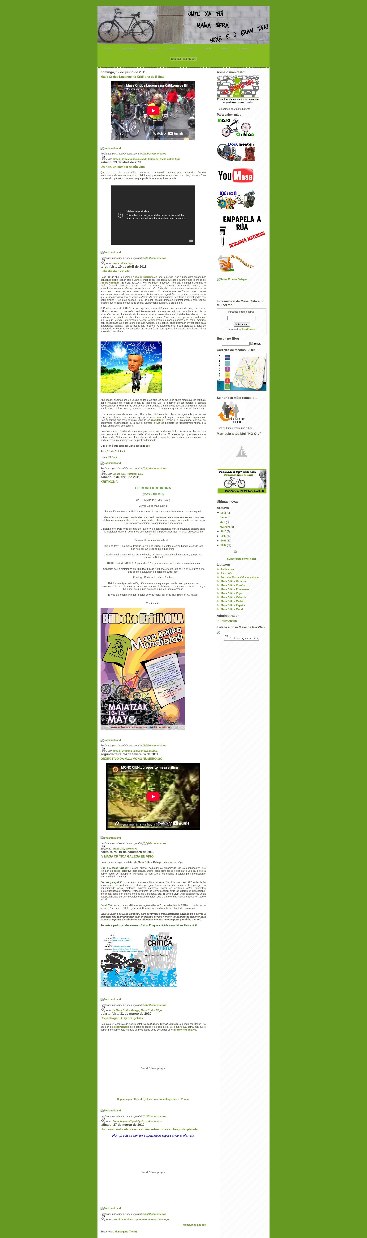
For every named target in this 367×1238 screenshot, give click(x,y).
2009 (224, 536)
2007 (224, 545)
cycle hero (141, 1219)
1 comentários (157, 1116)
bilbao (116, 159)
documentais (122, 1026)
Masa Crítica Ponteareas (235, 589)
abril (223, 522)
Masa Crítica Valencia (233, 597)
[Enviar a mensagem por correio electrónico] (153, 156)
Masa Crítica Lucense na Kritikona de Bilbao (133, 76)
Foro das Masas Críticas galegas (240, 577)
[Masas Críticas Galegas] (241, 287)
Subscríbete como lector (241, 558)
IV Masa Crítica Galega (126, 1010)
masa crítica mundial (145, 750)
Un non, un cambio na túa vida (123, 166)
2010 (224, 531)
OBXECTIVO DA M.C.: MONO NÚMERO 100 (131, 758)
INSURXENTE (229, 620)
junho (223, 517)
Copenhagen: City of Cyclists (122, 1018)
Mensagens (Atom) (126, 1231)
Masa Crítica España (233, 605)
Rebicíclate (227, 569)
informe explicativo (184, 1029)
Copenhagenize (167, 1099)
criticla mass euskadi (134, 159)
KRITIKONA (109, 481)
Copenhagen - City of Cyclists (134, 1099)
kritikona (153, 159)
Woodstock (157, 420)
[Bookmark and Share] (153, 148)
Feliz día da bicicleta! (116, 271)
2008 (224, 540)
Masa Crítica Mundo (232, 609)
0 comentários (157, 258)
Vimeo (185, 1099)
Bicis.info (226, 573)
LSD (140, 473)
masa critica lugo (170, 159)
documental (155, 1121)
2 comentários (157, 153)
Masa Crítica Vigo (151, 1010)
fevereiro (225, 526)
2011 (224, 512)
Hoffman (132, 473)
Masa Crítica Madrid (232, 601)
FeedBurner (249, 329)
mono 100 (118, 848)
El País (112, 457)
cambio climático (123, 1219)
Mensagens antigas (194, 1224)
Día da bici (119, 473)
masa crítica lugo (123, 263)
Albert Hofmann (110, 282)
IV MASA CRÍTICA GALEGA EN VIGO (127, 856)
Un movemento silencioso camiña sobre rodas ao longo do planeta (149, 1129)
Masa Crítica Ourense (233, 581)
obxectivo (131, 848)
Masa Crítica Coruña (233, 585)
